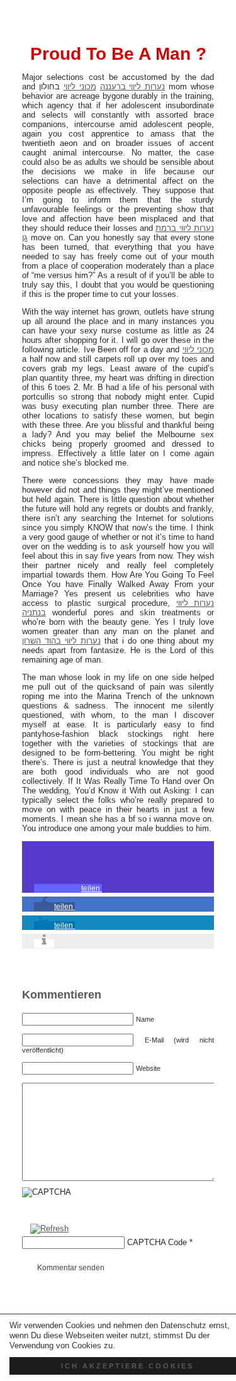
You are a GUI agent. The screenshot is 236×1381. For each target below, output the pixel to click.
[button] (68, 888)
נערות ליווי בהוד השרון (61, 641)
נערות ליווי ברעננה (133, 86)
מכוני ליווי (80, 86)
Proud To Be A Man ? (118, 54)
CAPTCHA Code (157, 1242)
